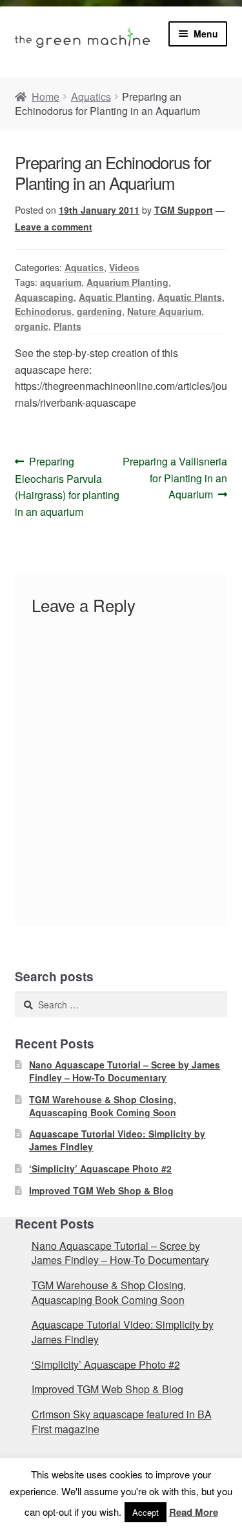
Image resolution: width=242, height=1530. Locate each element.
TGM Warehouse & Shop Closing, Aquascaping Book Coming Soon (102, 1106)
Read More (193, 1512)
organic (31, 326)
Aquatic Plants (189, 297)
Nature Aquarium (164, 311)
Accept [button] (145, 1512)
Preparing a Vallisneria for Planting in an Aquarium (174, 477)
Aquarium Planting (127, 282)
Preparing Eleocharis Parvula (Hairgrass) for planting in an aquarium (67, 486)
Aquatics (91, 96)
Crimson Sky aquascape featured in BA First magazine (122, 1421)
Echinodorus (43, 311)
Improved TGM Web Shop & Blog (101, 1190)
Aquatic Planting (115, 297)
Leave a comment (53, 226)
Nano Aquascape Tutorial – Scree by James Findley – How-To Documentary (124, 1071)
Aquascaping (44, 297)
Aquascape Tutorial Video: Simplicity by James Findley (117, 1140)
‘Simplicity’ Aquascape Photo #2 (100, 1168)
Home (45, 96)
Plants (67, 326)
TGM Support (183, 209)
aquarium (60, 282)
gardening (99, 311)
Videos (124, 267)
